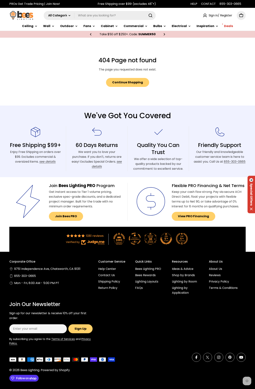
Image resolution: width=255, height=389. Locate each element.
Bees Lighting (29, 370)
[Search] (150, 15)
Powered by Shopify (55, 370)
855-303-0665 (230, 4)
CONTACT (208, 4)
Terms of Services (63, 339)
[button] (90, 34)
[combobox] (100, 15)
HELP (193, 4)
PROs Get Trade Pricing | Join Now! (34, 4)
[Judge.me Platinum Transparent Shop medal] (135, 239)
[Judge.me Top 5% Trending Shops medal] (182, 239)
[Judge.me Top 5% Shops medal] (166, 239)
